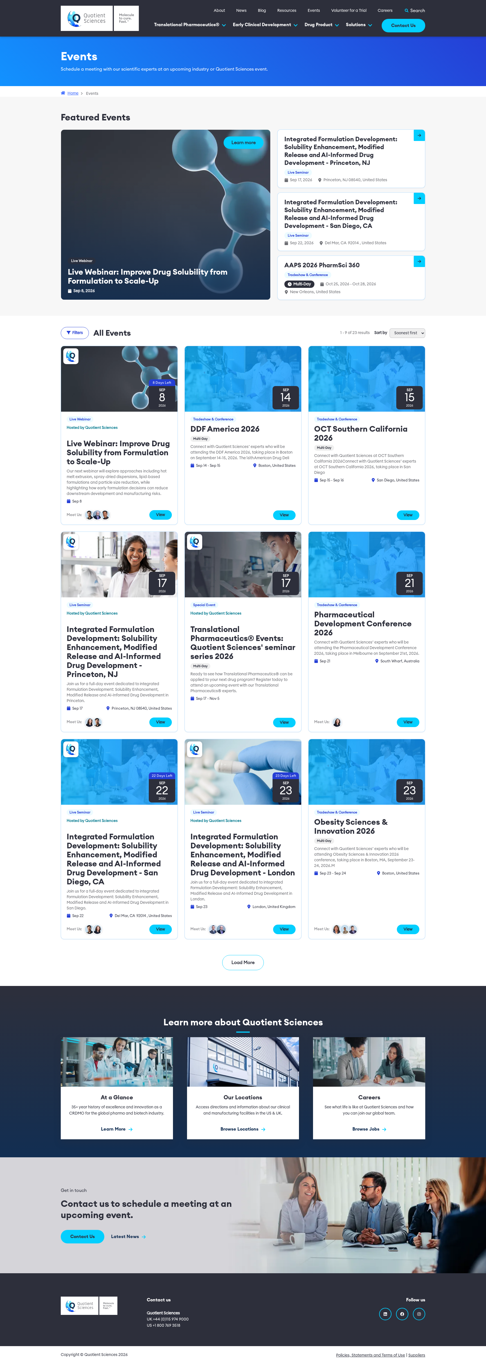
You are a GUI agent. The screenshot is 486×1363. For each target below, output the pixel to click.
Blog (262, 11)
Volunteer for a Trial (348, 11)
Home (73, 93)
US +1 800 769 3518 (163, 1326)
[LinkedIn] (385, 1314)
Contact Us (403, 25)
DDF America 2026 (225, 429)
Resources (286, 11)
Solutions (356, 25)
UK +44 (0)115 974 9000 (168, 1319)
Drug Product (318, 25)
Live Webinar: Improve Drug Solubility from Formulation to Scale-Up (118, 453)
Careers (385, 11)
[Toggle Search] (414, 10)
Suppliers (416, 1355)
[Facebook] (402, 1314)
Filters (77, 333)
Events (314, 11)
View (160, 515)
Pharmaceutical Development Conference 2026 (363, 624)
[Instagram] (419, 1314)
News (241, 11)
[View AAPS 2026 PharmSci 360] (419, 261)
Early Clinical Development (262, 25)
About (219, 11)
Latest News (125, 1236)
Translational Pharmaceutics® (186, 25)
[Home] (100, 18)
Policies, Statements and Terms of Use (370, 1355)
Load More (243, 962)
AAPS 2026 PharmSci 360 (322, 265)
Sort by (380, 333)
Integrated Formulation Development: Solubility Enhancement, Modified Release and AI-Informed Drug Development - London (242, 855)
